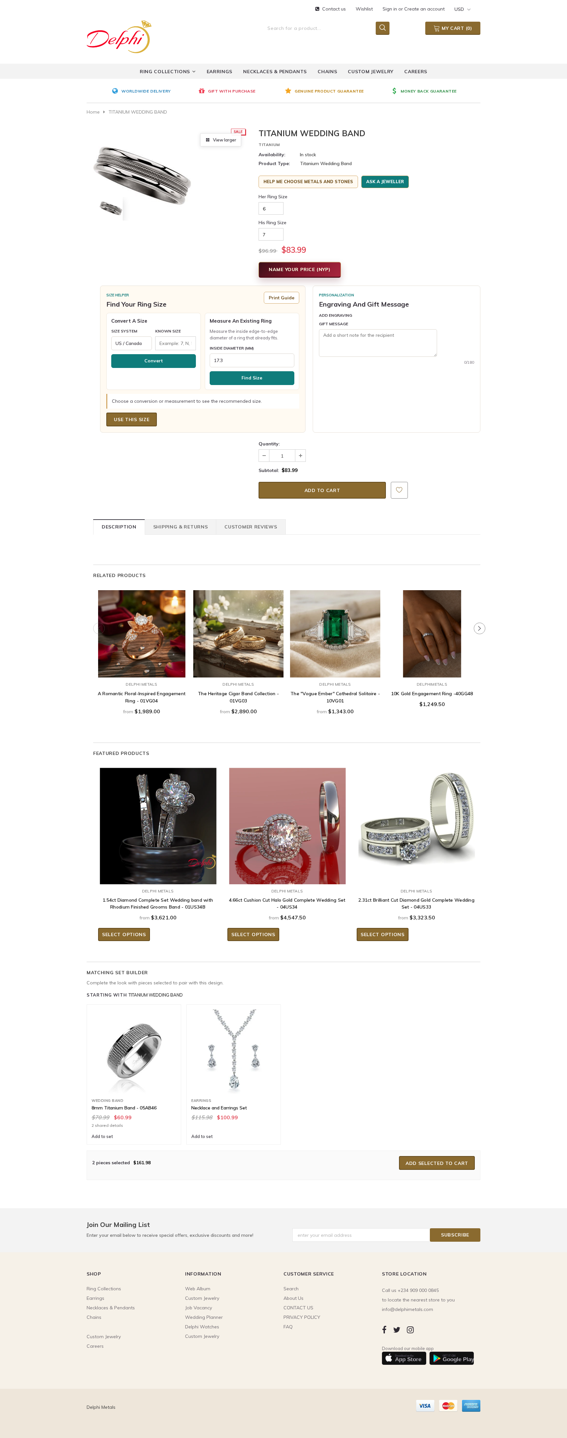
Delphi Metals (141, 684)
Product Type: (274, 163)
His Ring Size (272, 222)
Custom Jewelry (202, 1336)
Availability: (272, 155)
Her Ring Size (273, 197)
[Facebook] (384, 1329)
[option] (153, 92)
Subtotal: (269, 470)
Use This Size (131, 419)
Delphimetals (432, 684)
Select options (142, 671)
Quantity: (269, 444)
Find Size (252, 378)
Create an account (424, 9)
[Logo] (119, 35)
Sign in (390, 9)
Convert (153, 361)
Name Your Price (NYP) (300, 269)
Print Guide (281, 298)
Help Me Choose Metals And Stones (308, 181)
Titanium (269, 144)
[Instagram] (410, 1329)
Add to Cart (432, 671)
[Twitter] (396, 1329)
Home (93, 112)
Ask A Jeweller (385, 181)
